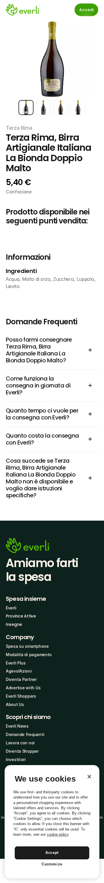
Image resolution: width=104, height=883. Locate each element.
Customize (52, 864)
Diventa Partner (21, 679)
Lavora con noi (20, 742)
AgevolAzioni (19, 671)
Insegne (14, 624)
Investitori (16, 759)
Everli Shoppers (21, 696)
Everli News (17, 726)
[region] (52, 821)
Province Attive (21, 616)
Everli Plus (16, 662)
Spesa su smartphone (27, 646)
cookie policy (58, 834)
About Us (15, 704)
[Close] (89, 776)
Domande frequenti (25, 734)
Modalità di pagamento (29, 654)
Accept (52, 852)
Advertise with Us (23, 687)
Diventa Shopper (22, 751)
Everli (11, 607)
